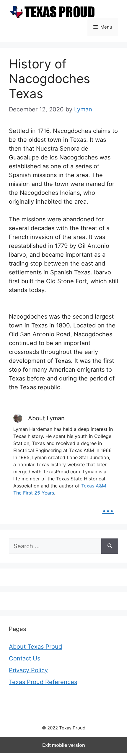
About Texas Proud (35, 646)
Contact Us (24, 658)
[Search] (109, 546)
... (108, 506)
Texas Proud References (43, 682)
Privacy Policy (28, 670)
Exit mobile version (63, 745)
